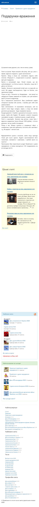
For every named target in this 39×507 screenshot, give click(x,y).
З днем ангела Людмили (11, 450)
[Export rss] (35, 314)
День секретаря (9, 425)
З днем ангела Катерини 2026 (19, 386)
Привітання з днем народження (25, 8)
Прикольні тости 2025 (11, 475)
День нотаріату (9, 488)
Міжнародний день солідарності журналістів (17, 494)
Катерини (7, 417)
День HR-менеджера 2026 (18, 380)
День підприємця (9, 490)
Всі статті (5, 228)
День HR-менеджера (10, 419)
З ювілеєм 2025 (9, 462)
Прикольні (8, 413)
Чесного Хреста (9, 446)
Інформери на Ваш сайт (10, 356)
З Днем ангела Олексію (11, 452)
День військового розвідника (12, 492)
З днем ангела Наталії (11, 443)
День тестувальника (10, 497)
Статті (12, 8)
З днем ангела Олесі (10, 445)
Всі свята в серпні (8, 353)
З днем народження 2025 (12, 460)
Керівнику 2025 (9, 469)
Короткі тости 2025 (10, 471)
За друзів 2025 (9, 465)
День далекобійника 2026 (17, 341)
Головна (5, 8)
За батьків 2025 (9, 464)
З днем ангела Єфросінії (11, 448)
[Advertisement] (19, 45)
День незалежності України (12, 437)
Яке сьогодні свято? (9, 399)
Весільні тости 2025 (10, 458)
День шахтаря (9, 485)
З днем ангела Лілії (10, 327)
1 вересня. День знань (11, 486)
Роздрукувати (8, 155)
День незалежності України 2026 (20, 321)
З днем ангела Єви (15, 333)
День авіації (8, 483)
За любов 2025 (9, 467)
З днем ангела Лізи (10, 441)
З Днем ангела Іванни (11, 420)
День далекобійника (10, 481)
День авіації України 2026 (17, 347)
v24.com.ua (5, 2)
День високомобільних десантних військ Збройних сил (19, 427)
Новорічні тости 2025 (11, 473)
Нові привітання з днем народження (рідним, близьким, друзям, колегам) (20, 423)
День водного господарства (12, 429)
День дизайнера (9, 496)
